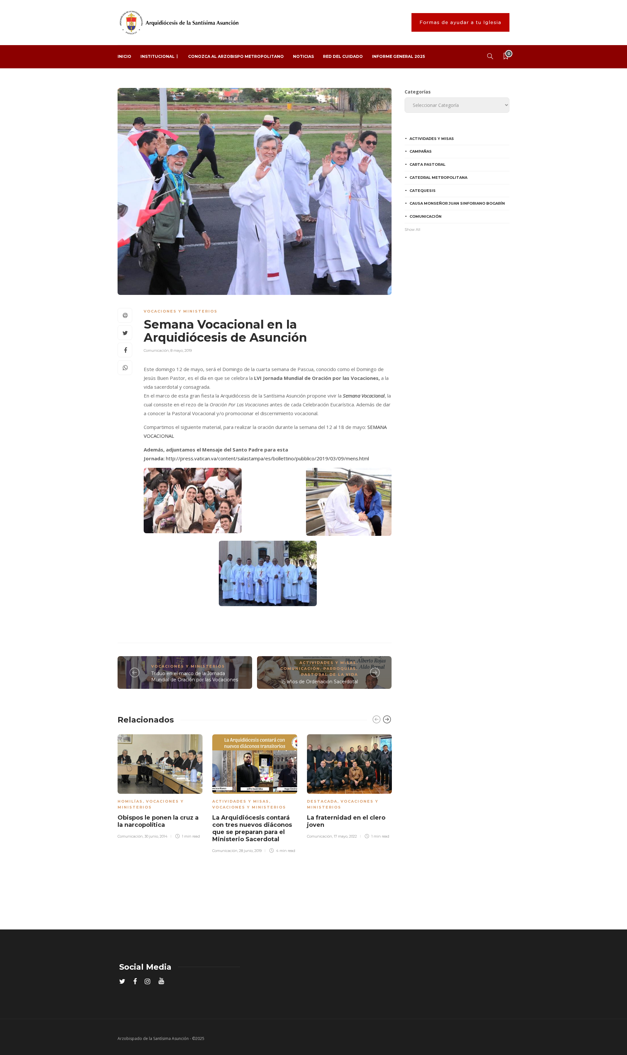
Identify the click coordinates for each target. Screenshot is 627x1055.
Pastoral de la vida (329, 674)
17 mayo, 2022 (345, 836)
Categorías (418, 92)
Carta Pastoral (427, 164)
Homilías (130, 801)
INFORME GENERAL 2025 (398, 56)
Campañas (421, 151)
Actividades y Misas (327, 662)
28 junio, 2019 (250, 850)
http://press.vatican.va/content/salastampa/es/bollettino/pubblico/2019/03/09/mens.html (267, 458)
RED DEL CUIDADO (343, 56)
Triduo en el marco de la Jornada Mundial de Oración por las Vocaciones (194, 677)
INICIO (124, 56)
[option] (160, 785)
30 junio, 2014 (156, 836)
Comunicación (156, 350)
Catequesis (423, 190)
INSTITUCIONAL (157, 56)
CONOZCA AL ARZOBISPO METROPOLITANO (236, 56)
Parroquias (339, 668)
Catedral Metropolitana (438, 177)
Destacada (322, 801)
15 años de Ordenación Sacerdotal (319, 682)
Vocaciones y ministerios (180, 311)
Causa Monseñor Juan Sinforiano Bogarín (457, 203)
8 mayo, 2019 (181, 350)
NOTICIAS (303, 56)
